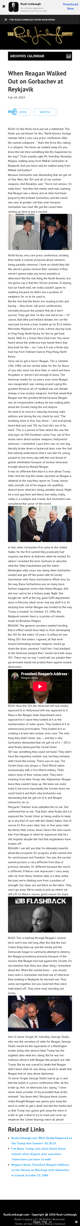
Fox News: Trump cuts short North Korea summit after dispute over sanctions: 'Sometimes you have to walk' (38, 1154)
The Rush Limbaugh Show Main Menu (32, 19)
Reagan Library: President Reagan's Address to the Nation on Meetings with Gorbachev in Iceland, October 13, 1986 (40, 1170)
